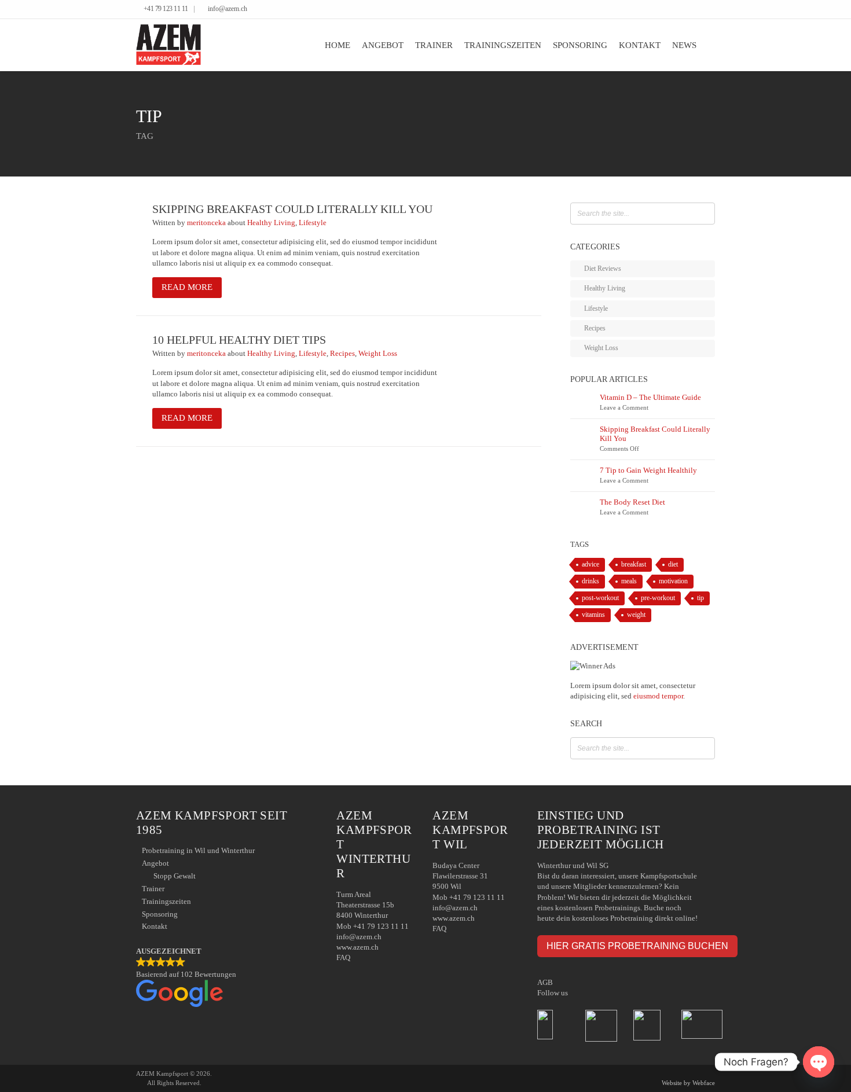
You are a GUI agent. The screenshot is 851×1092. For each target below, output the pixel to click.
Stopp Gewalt (174, 876)
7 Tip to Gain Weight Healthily (648, 470)
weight (636, 615)
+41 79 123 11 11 (166, 9)
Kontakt (640, 45)
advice (590, 564)
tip (700, 598)
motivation (673, 581)
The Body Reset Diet (632, 502)
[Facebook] (694, 10)
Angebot (383, 45)
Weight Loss (377, 353)
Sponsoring (580, 45)
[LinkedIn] (703, 10)
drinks (590, 581)
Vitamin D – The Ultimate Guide (650, 397)
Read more (187, 287)
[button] (224, 978)
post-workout (600, 598)
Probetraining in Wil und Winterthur (198, 850)
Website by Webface (688, 1082)
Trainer (434, 45)
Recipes (342, 353)
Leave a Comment (624, 407)
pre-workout (658, 598)
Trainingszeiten (502, 45)
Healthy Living (271, 222)
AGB (545, 982)
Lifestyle (313, 222)
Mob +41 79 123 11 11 (372, 926)
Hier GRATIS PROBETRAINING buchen (637, 945)
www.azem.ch (357, 947)
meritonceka (207, 222)
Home (337, 45)
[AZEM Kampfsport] (168, 45)
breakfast (633, 564)
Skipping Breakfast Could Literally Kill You (292, 209)
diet (673, 564)
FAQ (343, 957)
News (684, 45)
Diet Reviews (602, 268)
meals (629, 581)
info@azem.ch (227, 9)
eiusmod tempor (658, 696)
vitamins (593, 615)
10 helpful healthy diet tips (239, 340)
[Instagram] (712, 10)
